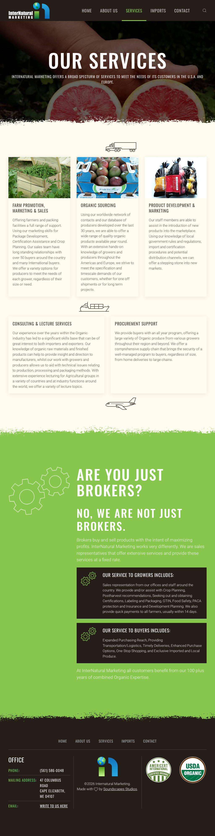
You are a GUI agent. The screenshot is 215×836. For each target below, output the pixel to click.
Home (87, 10)
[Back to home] (29, 10)
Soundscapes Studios (120, 789)
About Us (109, 10)
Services (134, 10)
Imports (158, 10)
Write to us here (54, 805)
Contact (182, 10)
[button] (204, 10)
